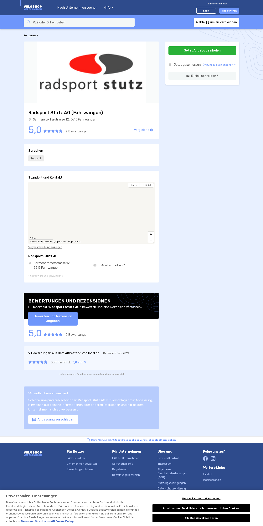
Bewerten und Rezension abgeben (53, 318)
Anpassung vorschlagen (55, 419)
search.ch (37, 241)
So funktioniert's (122, 463)
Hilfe (107, 7)
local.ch (208, 474)
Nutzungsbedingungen (172, 483)
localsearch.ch (212, 480)
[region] (91, 213)
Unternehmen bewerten (82, 463)
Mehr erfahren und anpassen (201, 498)
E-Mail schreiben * (112, 265)
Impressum (165, 463)
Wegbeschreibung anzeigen (45, 247)
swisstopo (49, 241)
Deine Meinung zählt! (134, 440)
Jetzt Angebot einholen (202, 50)
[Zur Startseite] (39, 7)
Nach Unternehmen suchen (77, 7)
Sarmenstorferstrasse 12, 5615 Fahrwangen (64, 119)
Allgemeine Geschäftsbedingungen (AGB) (172, 473)
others (77, 241)
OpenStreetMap (64, 241)
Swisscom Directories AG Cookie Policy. (47, 521)
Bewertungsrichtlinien (80, 469)
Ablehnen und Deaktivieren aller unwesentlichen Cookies (201, 508)
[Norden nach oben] (151, 192)
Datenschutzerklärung (172, 488)
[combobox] (83, 22)
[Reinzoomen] (151, 234)
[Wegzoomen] (151, 240)
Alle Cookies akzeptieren (201, 518)
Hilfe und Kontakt (168, 458)
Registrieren (229, 10)
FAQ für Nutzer (76, 458)
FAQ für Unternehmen (125, 458)
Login (206, 10)
